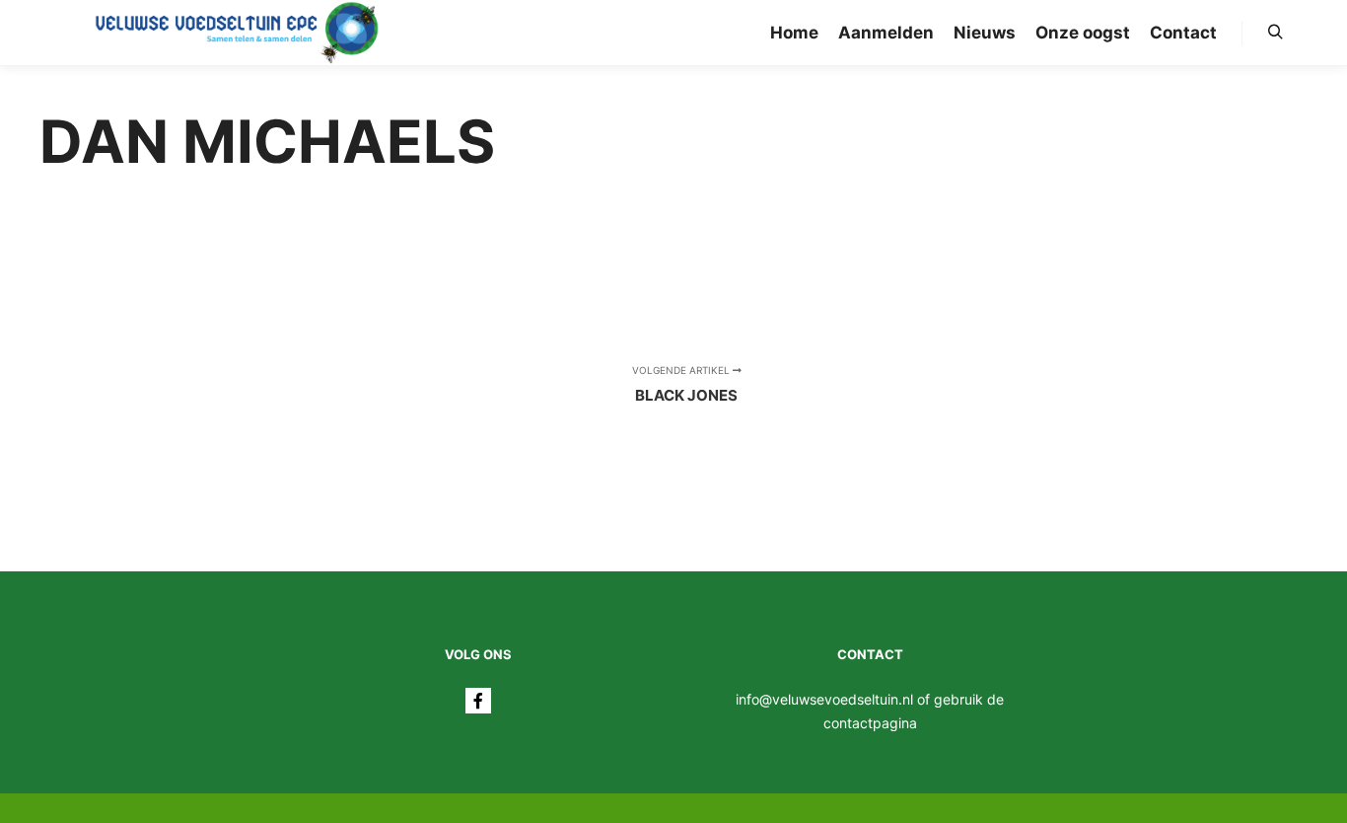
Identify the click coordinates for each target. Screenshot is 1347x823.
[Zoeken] (1275, 32)
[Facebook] (478, 700)
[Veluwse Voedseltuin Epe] (236, 32)
